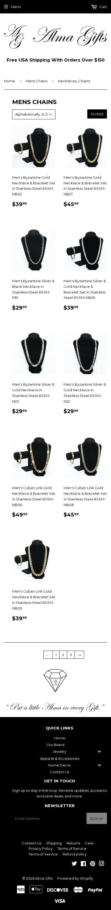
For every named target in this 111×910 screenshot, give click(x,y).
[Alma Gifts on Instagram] (101, 864)
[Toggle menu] (99, 751)
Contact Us (31, 843)
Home (9, 81)
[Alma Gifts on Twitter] (74, 864)
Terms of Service (71, 848)
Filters (97, 114)
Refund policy (74, 854)
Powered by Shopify (75, 878)
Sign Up (96, 818)
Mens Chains (36, 81)
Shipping (54, 843)
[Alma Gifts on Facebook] (83, 864)
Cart (103, 7)
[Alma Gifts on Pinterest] (92, 864)
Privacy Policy (41, 848)
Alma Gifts (44, 878)
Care (89, 843)
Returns (73, 843)
